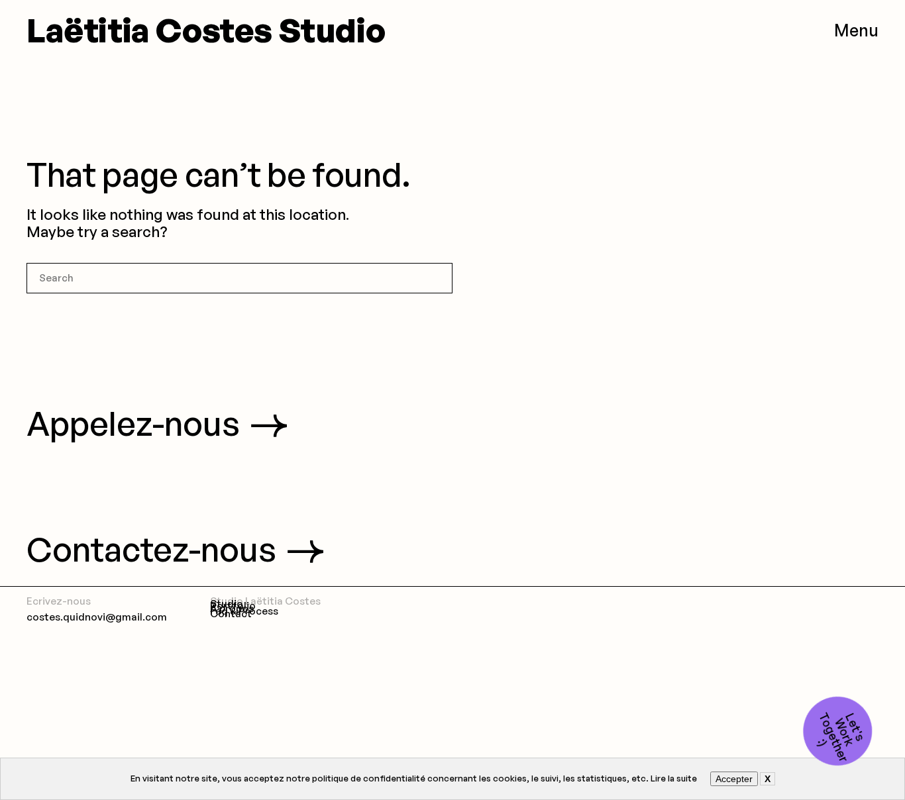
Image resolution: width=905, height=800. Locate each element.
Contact (231, 613)
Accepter (734, 779)
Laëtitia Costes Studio (206, 29)
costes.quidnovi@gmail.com (97, 617)
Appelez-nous (133, 423)
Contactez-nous (151, 549)
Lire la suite (674, 778)
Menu (856, 30)
